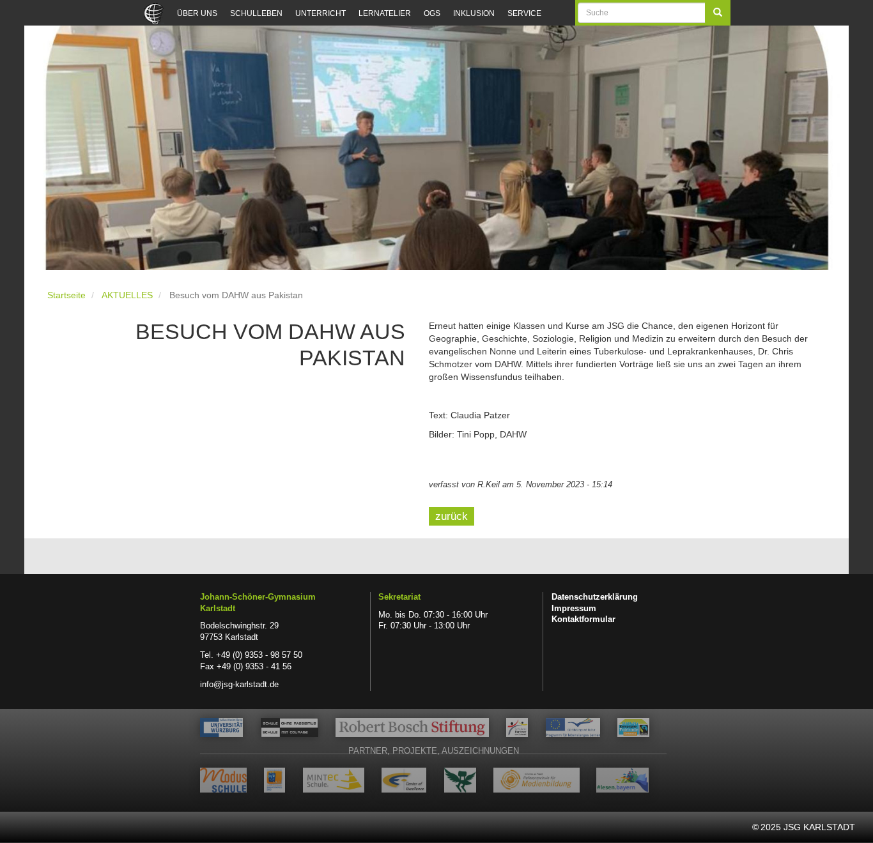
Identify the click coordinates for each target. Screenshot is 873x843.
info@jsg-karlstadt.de (239, 684)
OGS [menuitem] (432, 13)
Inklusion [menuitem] (474, 13)
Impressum (574, 608)
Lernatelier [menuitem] (385, 13)
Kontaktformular (583, 619)
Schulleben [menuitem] (256, 13)
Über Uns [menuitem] (197, 13)
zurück (451, 516)
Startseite (66, 295)
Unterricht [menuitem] (320, 13)
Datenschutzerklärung (595, 597)
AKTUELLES (127, 295)
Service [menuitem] (524, 13)
